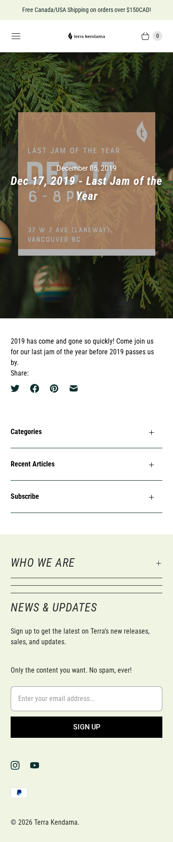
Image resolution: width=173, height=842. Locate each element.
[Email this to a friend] (73, 388)
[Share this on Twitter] (18, 388)
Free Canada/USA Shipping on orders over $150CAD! (86, 9)
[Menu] (16, 36)
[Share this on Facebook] (34, 388)
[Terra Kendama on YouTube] (40, 765)
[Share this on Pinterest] (54, 388)
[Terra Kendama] (86, 36)
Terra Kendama (56, 822)
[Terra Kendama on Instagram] (20, 765)
